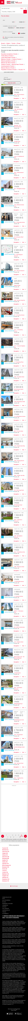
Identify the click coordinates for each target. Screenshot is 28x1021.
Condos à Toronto (16, 59)
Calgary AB (5, 853)
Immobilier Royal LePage (14, 2)
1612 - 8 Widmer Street (18, 641)
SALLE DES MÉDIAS (6, 900)
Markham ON (5, 874)
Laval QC (4, 870)
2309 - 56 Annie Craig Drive (19, 300)
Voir (23, 98)
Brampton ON (5, 867)
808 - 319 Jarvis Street (18, 431)
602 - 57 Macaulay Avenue (19, 222)
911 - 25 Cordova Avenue (19, 315)
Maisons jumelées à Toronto (8, 61)
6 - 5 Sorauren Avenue (18, 596)
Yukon (15, 925)
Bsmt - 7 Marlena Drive (18, 778)
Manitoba (9, 922)
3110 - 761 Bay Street (18, 734)
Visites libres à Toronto (7, 55)
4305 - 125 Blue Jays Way (19, 475)
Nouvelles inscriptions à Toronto (9, 54)
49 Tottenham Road (18, 504)
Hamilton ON (5, 863)
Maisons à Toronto (5, 59)
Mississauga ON (6, 865)
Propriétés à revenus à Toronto (9, 69)
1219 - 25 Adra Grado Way (19, 445)
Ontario (11, 921)
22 (20, 837)
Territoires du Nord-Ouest (16, 923)
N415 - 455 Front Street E (19, 94)
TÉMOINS (4, 911)
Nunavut (18, 925)
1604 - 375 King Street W (19, 460)
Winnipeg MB (5, 858)
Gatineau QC (5, 877)
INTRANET (4, 906)
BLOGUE (4, 901)
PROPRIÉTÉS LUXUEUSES (7, 903)
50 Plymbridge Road (18, 703)
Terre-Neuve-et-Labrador (6, 923)
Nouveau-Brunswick (21, 922)
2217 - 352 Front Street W (19, 270)
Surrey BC (4, 869)
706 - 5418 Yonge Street (19, 490)
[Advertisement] (14, 809)
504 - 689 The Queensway (19, 627)
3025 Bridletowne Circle (19, 719)
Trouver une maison (6, 921)
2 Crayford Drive (17, 672)
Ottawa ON (5, 855)
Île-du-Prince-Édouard (9, 925)
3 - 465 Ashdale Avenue (19, 581)
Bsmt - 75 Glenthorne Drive (19, 552)
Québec (14, 921)
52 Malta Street (17, 141)
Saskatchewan (14, 922)
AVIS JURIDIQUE (5, 908)
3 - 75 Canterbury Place (18, 362)
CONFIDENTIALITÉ (6, 910)
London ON (5, 872)
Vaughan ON (5, 875)
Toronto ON (5, 848)
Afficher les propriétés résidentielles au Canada (10, 945)
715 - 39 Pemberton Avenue (19, 416)
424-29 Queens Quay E (18, 389)
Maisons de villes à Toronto (8, 62)
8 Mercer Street (17, 285)
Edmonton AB (5, 856)
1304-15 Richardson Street (19, 401)
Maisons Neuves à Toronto (8, 68)
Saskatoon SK (5, 879)
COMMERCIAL (5, 905)
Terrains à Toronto (5, 64)
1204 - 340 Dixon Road (18, 763)
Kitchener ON (5, 881)
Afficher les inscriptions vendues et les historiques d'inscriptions (13, 38)
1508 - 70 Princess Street (19, 566)
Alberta (18, 921)
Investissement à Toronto (7, 66)
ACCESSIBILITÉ (5, 913)
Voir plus (20, 69)
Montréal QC (5, 849)
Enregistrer (16, 98)
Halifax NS (5, 862)
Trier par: (6, 77)
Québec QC (5, 860)
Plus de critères (5, 16)
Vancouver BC (5, 851)
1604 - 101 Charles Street (19, 376)
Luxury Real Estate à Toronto (8, 57)
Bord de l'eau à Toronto (17, 64)
